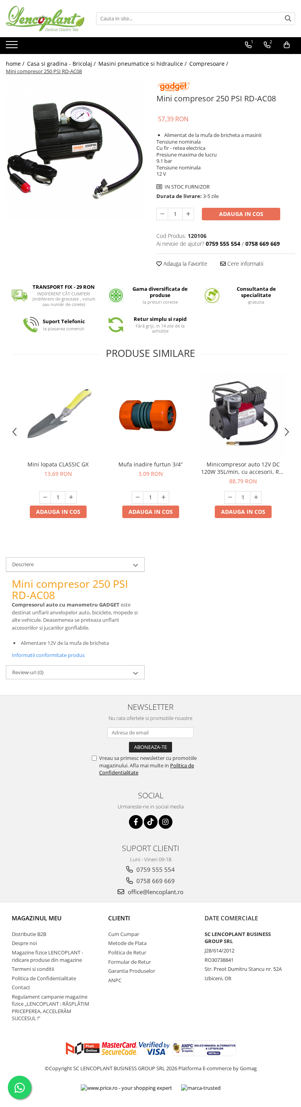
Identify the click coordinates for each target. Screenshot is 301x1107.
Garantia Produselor (131, 970)
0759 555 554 (155, 869)
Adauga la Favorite (184, 263)
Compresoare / (209, 63)
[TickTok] (151, 822)
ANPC (114, 980)
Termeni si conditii (33, 968)
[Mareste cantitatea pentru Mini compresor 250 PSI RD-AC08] (188, 214)
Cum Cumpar (123, 934)
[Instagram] (165, 822)
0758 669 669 (155, 881)
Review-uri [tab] (28, 672)
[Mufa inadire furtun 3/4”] (150, 414)
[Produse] (13, 47)
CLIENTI (119, 918)
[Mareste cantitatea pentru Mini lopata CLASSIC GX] (71, 497)
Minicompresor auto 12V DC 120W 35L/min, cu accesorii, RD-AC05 (243, 468)
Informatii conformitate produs (48, 655)
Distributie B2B (29, 934)
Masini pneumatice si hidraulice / (143, 63)
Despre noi (24, 943)
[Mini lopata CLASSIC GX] (58, 414)
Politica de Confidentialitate (44, 978)
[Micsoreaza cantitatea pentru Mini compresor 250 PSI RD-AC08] (162, 214)
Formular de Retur (129, 961)
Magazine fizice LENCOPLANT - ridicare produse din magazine (47, 956)
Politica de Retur (127, 952)
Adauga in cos (241, 214)
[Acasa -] (45, 18)
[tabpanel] (75, 150)
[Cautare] (288, 18)
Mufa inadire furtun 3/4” (150, 464)
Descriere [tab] (23, 564)
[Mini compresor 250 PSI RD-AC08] (75, 150)
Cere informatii (244, 263)
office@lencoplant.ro (154, 892)
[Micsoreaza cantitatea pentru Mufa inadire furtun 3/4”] (137, 497)
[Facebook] (136, 822)
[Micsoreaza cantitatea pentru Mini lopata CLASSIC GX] (45, 497)
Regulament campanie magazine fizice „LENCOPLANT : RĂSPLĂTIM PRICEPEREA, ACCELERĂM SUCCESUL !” (50, 1007)
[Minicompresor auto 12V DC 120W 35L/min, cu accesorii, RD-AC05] (243, 414)
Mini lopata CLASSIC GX (58, 464)
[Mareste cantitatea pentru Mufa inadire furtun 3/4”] (163, 497)
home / (16, 63)
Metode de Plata (127, 943)
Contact (21, 987)
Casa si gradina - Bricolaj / (62, 63)
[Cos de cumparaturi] (286, 45)
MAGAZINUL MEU (37, 918)
